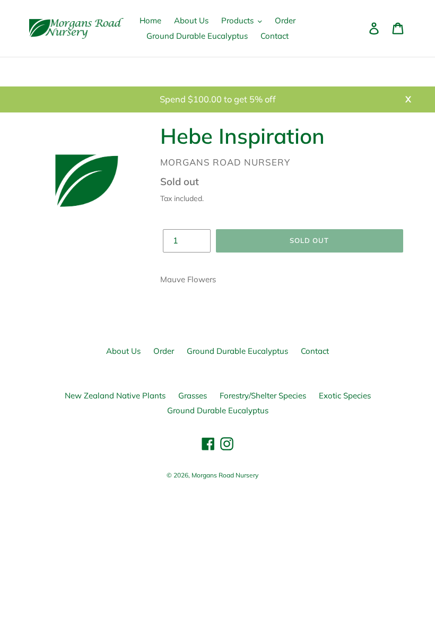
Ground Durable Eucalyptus (237, 351)
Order (163, 351)
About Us (123, 351)
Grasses (192, 395)
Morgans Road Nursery (225, 475)
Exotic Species (345, 395)
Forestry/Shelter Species (263, 395)
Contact (315, 351)
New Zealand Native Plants (115, 395)
